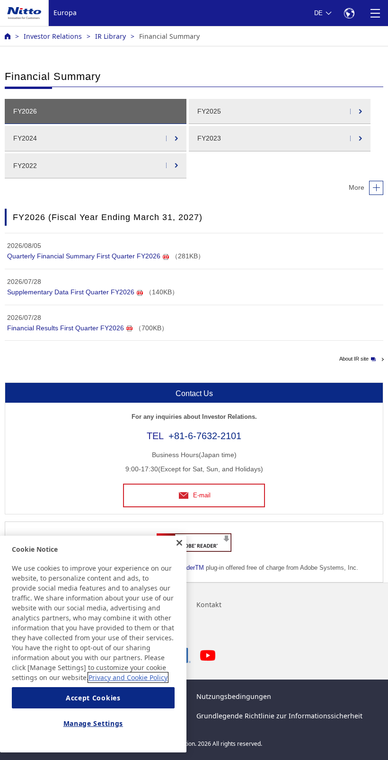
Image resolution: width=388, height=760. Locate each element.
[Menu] (375, 13)
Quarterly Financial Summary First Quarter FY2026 (83, 256)
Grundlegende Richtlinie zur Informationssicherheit (279, 715)
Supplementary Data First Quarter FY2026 (70, 292)
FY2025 (209, 111)
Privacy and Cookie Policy (128, 677)
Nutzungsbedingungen (233, 696)
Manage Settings (93, 723)
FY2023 (209, 138)
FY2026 (25, 111)
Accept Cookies (93, 697)
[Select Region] (349, 13)
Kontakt (208, 604)
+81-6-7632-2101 (204, 436)
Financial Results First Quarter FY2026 (65, 328)
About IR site (354, 359)
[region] (93, 644)
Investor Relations (53, 36)
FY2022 (25, 165)
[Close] (179, 542)
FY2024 (25, 138)
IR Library (110, 36)
